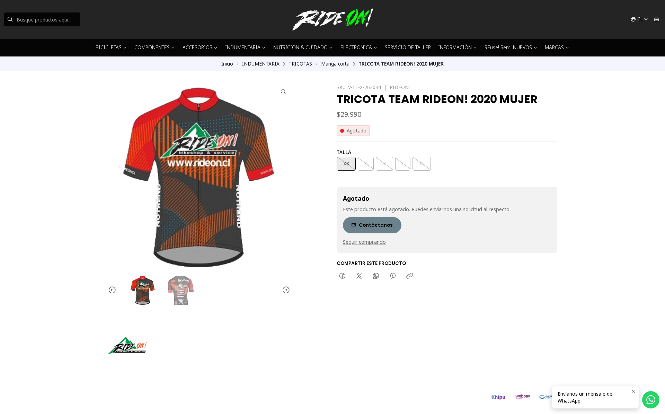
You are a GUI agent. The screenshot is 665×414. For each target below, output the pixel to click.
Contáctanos (376, 225)
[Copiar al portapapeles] (409, 276)
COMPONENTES (152, 47)
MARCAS (554, 47)
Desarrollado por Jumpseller (208, 400)
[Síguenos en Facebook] (145, 363)
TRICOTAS (300, 63)
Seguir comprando (364, 242)
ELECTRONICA (356, 47)
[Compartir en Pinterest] (393, 276)
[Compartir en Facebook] (342, 276)
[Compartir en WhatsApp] (376, 276)
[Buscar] (10, 19)
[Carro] (656, 19)
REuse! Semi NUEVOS (508, 47)
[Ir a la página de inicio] (332, 19)
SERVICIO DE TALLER (408, 47)
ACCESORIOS (197, 47)
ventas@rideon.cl (363, 352)
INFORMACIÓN (455, 47)
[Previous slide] (113, 290)
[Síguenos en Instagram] (135, 363)
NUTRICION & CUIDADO (300, 47)
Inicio (227, 63)
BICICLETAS (109, 47)
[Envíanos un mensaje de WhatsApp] (650, 399)
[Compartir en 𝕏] (359, 276)
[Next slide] (285, 290)
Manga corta (335, 63)
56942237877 (359, 362)
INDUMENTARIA (242, 47)
